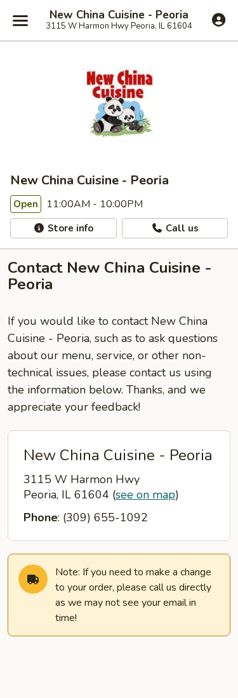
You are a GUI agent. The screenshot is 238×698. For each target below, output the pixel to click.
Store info (69, 228)
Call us (181, 228)
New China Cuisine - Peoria (119, 15)
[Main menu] (20, 20)
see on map (145, 494)
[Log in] (218, 19)
